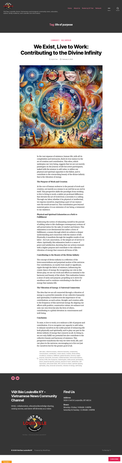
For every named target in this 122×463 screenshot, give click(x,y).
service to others (66, 363)
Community (55, 40)
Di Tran (55, 59)
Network (98, 8)
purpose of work (66, 361)
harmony (73, 355)
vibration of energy (69, 365)
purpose (57, 361)
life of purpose (52, 359)
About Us (77, 8)
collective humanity (63, 351)
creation (68, 353)
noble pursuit (71, 359)
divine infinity (76, 353)
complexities (73, 351)
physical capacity (49, 361)
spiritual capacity (77, 363)
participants (79, 359)
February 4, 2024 (67, 59)
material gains (62, 359)
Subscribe (114, 459)
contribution (52, 353)
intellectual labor (64, 357)
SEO (59, 363)
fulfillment (56, 355)
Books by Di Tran (87, 8)
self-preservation (52, 363)
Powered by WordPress (42, 450)
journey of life (43, 359)
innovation (55, 357)
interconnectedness (76, 357)
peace (41, 361)
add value (42, 351)
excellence (42, 355)
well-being (78, 365)
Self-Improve (66, 40)
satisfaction (75, 361)
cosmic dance (61, 353)
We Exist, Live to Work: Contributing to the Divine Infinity (61, 49)
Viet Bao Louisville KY (24, 450)
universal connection (56, 365)
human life (48, 357)
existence (50, 355)
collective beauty (51, 351)
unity (47, 365)
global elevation (65, 355)
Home (70, 8)
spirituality (42, 365)
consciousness (43, 353)
